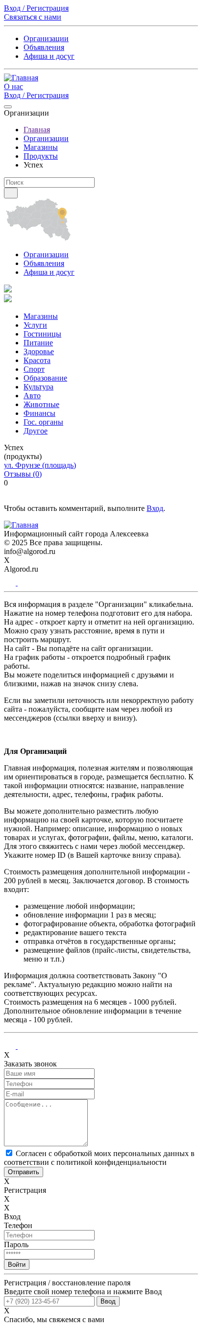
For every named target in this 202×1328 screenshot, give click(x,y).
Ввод (108, 1301)
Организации (46, 38)
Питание (38, 342)
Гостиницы (42, 334)
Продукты (41, 156)
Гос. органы (43, 422)
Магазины (41, 147)
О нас (13, 86)
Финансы (39, 413)
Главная (37, 129)
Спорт (34, 369)
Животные (41, 404)
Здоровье (39, 351)
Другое (36, 431)
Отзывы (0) (23, 474)
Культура (38, 387)
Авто (32, 395)
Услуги (35, 325)
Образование (45, 378)
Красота (37, 360)
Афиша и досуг (49, 56)
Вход (155, 508)
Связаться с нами (32, 17)
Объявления (44, 47)
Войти (16, 1264)
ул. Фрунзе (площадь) (40, 465)
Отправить (23, 1172)
